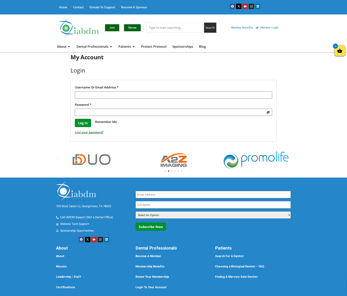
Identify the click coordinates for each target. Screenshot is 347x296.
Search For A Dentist (229, 256)
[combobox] (174, 28)
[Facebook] (232, 6)
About (60, 256)
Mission (61, 266)
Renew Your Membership (152, 276)
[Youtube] (245, 6)
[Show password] (268, 112)
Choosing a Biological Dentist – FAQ (239, 266)
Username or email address (103, 86)
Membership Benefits (150, 266)
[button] (58, 160)
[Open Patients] (133, 46)
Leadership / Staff (68, 276)
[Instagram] (251, 6)
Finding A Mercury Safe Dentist (236, 276)
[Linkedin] (257, 6)
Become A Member (148, 256)
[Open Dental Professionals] (111, 46)
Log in (83, 123)
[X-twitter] (238, 6)
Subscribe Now (151, 227)
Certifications (65, 287)
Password (90, 104)
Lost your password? (89, 132)
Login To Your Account (151, 287)
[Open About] (69, 46)
